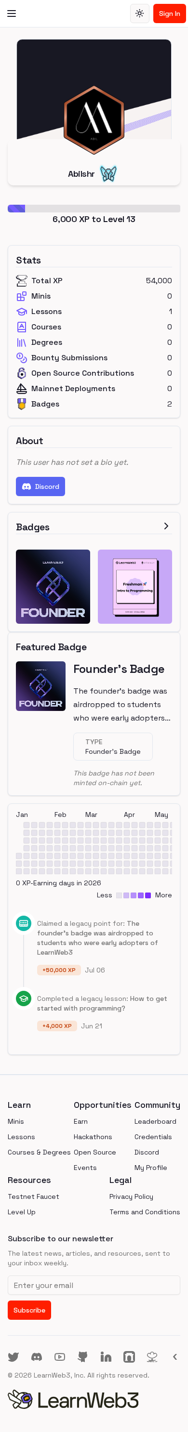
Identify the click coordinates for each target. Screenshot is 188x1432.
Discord (47, 486)
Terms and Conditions (144, 1212)
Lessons (21, 1136)
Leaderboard (155, 1121)
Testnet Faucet (33, 1196)
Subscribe (29, 1310)
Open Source (95, 1152)
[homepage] (94, 1399)
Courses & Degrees (39, 1152)
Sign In (169, 13)
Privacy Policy (131, 1196)
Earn (81, 1121)
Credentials (153, 1136)
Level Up (22, 1212)
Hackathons (93, 1136)
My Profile (150, 1167)
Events (85, 1167)
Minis (16, 1121)
